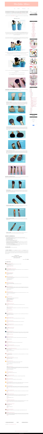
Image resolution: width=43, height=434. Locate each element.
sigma (11, 259)
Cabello (33, 25)
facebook (13, 15)
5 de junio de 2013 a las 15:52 (11, 291)
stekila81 (7, 378)
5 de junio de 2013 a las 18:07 (11, 320)
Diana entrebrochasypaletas (9, 268)
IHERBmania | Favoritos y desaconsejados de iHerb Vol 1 (33, 64)
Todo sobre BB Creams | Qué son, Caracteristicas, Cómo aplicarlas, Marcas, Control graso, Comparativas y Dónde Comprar (33, 47)
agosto (31, 95)
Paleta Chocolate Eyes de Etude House (33, 104)
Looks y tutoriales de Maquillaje (33, 33)
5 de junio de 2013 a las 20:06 (12, 327)
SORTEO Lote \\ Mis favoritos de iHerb (33, 85)
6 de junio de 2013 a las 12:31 (10, 366)
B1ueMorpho (8, 412)
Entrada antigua (25, 422)
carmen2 (7, 385)
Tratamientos (23, 8)
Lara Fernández (8, 303)
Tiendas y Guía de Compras (33, 36)
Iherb (33, 32)
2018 (30, 88)
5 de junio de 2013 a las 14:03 (11, 282)
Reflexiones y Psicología (33, 34)
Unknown (7, 291)
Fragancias (33, 31)
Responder (7, 274)
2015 (30, 90)
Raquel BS (7, 336)
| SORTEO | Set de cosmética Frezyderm (33, 74)
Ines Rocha (8, 272)
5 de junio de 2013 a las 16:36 (10, 296)
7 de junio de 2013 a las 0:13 (10, 385)
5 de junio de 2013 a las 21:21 (11, 336)
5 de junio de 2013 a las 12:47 (13, 268)
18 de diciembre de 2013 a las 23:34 (11, 412)
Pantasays (7, 276)
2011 (30, 112)
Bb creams (33, 24)
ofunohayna (8, 317)
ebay (9, 259)
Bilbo (7, 341)
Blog (14, 8)
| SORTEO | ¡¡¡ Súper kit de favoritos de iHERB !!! (33, 57)
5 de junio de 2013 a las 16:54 (11, 303)
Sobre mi (19, 8)
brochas (8, 259)
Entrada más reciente (10, 422)
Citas (28, 8)
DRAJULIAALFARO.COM (21, 433)
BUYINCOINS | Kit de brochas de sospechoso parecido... (33, 105)
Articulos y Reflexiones (33, 23)
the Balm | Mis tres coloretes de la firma (34, 101)
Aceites (33, 22)
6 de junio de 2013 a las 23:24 (10, 378)
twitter (11, 15)
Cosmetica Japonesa (33, 27)
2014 (30, 91)
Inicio (18, 422)
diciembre (31, 92)
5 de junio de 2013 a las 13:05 (11, 276)
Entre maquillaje (8, 327)
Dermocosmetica (33, 29)
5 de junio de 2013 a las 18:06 (11, 317)
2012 (30, 111)
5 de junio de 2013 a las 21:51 (10, 341)
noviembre (31, 93)
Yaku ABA (7, 282)
